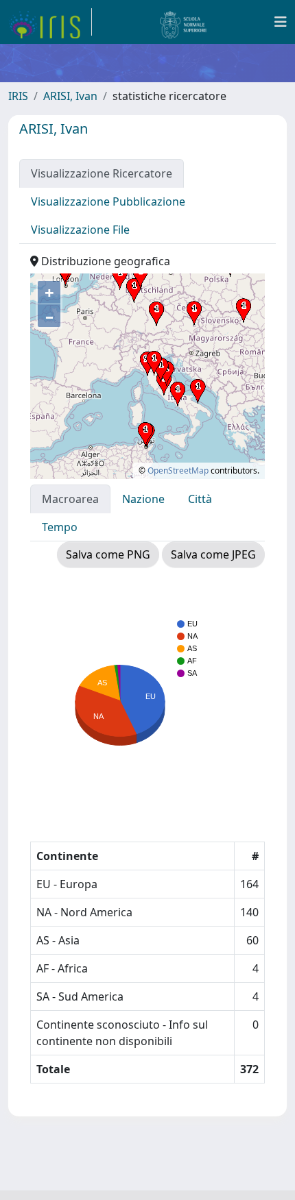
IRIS (18, 95)
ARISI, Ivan (70, 95)
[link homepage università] (183, 22)
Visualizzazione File (80, 229)
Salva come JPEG (213, 554)
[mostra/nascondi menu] (280, 22)
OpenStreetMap (178, 470)
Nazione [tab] (143, 498)
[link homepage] (50, 22)
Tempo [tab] (60, 527)
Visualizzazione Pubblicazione (108, 201)
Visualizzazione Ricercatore (101, 173)
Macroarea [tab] (70, 498)
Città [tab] (200, 498)
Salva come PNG (108, 554)
